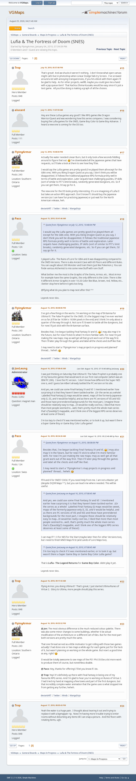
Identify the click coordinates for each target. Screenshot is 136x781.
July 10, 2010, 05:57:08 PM (52, 67)
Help (101, 777)
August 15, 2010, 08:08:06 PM (53, 308)
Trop (18, 67)
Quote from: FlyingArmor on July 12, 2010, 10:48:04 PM (70, 224)
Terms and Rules (112, 777)
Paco (18, 218)
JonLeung (21, 368)
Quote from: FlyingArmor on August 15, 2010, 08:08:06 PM (72, 442)
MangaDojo (75, 208)
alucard (20, 110)
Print (123, 58)
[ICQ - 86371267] (13, 250)
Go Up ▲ (125, 777)
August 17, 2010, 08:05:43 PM (53, 705)
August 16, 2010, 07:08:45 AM (53, 368)
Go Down (14, 58)
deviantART (46, 208)
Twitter (56, 208)
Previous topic (104, 49)
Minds (65, 208)
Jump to (82, 758)
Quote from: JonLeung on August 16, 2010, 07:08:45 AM (71, 493)
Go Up (13, 745)
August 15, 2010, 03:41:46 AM (53, 218)
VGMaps (16, 12)
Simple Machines (29, 778)
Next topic (119, 49)
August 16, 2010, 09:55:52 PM (53, 623)
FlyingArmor (23, 152)
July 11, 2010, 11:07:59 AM (52, 110)
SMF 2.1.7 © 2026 (14, 778)
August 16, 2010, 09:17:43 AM (53, 581)
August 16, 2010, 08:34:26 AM (53, 436)
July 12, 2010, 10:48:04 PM (52, 152)
